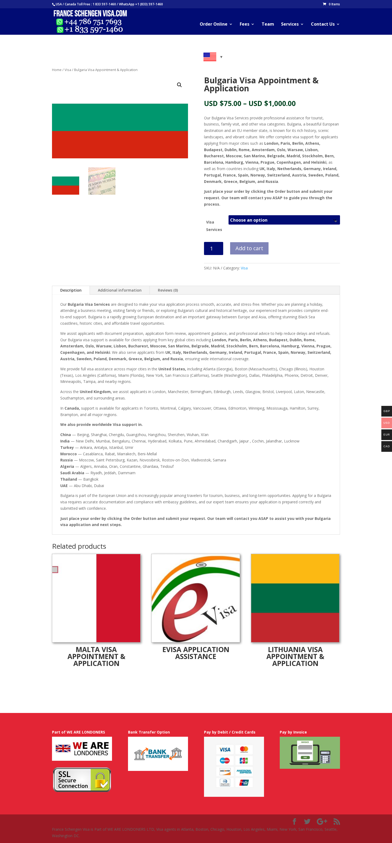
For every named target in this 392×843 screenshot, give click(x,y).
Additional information (120, 290)
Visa (68, 69)
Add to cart (249, 248)
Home (57, 69)
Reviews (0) (168, 290)
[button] (179, 85)
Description (71, 290)
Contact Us (323, 24)
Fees (244, 24)
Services (290, 24)
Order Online (213, 24)
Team (268, 24)
